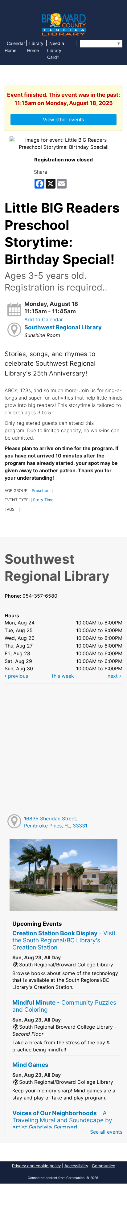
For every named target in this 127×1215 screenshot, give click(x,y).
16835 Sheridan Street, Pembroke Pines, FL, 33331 (55, 822)
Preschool (41, 490)
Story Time (43, 500)
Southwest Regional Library (63, 327)
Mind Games (30, 1064)
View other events (63, 119)
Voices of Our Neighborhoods (62, 1120)
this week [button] (63, 676)
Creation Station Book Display (64, 940)
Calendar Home (15, 47)
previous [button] (17, 676)
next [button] (113, 676)
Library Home (35, 47)
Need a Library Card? (55, 50)
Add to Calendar (43, 319)
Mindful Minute (64, 1006)
